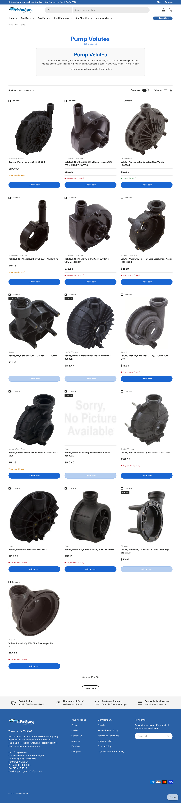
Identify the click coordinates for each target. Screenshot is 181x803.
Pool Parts (26, 18)
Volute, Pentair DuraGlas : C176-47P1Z (27, 549)
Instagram (76, 751)
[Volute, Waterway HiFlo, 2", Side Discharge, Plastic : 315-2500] (147, 226)
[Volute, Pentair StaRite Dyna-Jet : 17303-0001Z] (147, 420)
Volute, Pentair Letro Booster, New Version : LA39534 (143, 164)
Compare (135, 90)
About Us (75, 741)
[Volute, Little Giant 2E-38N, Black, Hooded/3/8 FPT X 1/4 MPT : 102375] (90, 129)
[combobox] (97, 10)
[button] (171, 10)
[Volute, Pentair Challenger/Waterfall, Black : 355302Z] (90, 420)
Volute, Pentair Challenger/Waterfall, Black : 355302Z (87, 454)
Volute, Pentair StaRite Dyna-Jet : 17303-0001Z (145, 452)
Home (11, 18)
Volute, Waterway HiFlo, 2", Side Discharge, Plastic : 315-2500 (147, 260)
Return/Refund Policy (108, 730)
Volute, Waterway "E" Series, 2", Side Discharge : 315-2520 (145, 551)
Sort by (12, 90)
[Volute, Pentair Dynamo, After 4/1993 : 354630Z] (90, 517)
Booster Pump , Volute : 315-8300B (26, 162)
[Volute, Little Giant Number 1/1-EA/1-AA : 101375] (34, 226)
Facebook (76, 746)
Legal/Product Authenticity (111, 751)
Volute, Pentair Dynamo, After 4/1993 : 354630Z (89, 549)
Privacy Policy (104, 746)
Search (101, 725)
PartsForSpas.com (21, 793)
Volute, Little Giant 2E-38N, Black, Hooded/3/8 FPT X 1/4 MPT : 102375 (88, 164)
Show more (90, 688)
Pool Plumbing (61, 18)
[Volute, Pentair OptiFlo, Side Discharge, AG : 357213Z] (34, 610)
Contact (169, 2)
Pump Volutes (20, 25)
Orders (74, 725)
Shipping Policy (105, 741)
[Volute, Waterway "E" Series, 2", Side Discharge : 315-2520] (147, 517)
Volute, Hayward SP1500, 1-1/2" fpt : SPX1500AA (33, 355)
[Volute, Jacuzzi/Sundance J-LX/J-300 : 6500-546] (147, 323)
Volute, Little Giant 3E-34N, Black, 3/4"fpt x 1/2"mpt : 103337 (87, 260)
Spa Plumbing (83, 18)
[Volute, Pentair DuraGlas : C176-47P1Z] (34, 517)
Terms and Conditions (108, 735)
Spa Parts (43, 18)
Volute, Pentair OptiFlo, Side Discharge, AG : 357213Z (31, 645)
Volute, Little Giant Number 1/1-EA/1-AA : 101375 (33, 258)
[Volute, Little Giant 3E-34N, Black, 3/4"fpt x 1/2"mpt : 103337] (90, 226)
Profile (74, 730)
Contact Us (76, 735)
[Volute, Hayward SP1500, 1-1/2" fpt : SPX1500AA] (34, 323)
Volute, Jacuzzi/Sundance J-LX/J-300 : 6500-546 (145, 357)
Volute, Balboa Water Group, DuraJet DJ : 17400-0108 (33, 454)
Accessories (102, 18)
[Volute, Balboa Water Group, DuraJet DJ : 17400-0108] (34, 420)
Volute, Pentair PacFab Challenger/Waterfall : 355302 (88, 357)
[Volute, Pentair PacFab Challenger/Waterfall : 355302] (90, 323)
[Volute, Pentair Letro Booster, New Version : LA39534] (147, 129)
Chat (159, 2)
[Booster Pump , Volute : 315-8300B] (34, 129)
